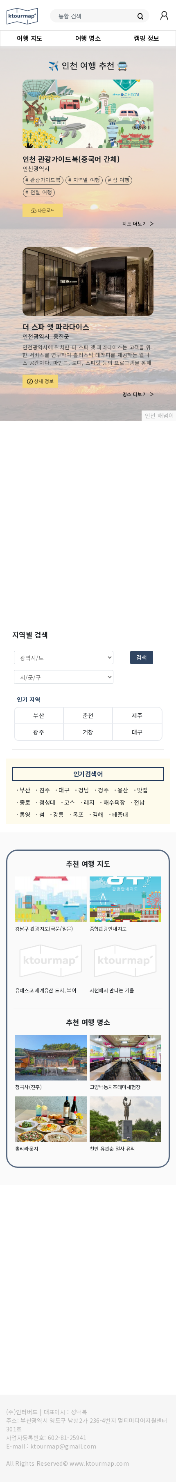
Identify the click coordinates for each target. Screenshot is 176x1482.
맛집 (142, 790)
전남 (139, 802)
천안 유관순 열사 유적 (112, 1148)
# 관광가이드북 (43, 180)
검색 (141, 657)
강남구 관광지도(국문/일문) (44, 928)
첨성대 (47, 802)
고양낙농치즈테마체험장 (115, 1087)
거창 (88, 732)
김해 (98, 814)
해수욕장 (114, 802)
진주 (44, 790)
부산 (38, 715)
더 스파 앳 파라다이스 (56, 327)
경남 (83, 790)
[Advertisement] (88, 525)
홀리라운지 (26, 1148)
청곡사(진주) (28, 1087)
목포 (78, 814)
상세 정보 (43, 380)
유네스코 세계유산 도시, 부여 (46, 990)
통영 (25, 814)
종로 (25, 802)
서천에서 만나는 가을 (112, 990)
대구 (137, 732)
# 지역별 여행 (84, 180)
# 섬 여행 (119, 180)
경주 (103, 790)
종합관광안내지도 (108, 928)
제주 (137, 715)
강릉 (58, 814)
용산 (123, 790)
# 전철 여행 (38, 192)
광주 (38, 732)
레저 (89, 802)
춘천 (88, 715)
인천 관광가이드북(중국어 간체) (71, 159)
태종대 (120, 814)
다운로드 (45, 210)
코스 (69, 802)
